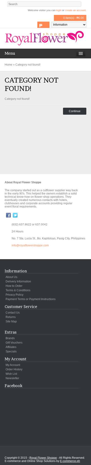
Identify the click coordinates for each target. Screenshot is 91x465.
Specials (11, 351)
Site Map (11, 321)
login (58, 10)
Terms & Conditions (18, 290)
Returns (11, 317)
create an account (75, 10)
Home (8, 64)
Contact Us (13, 312)
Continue (74, 111)
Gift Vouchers (14, 342)
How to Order (14, 286)
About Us (11, 277)
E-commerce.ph (70, 461)
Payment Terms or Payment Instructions (31, 299)
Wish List (11, 373)
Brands (10, 338)
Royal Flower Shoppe (43, 457)
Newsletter (12, 378)
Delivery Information (18, 281)
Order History (14, 369)
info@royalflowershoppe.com (30, 245)
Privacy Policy (14, 294)
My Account (13, 365)
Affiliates (11, 347)
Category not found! (27, 64)
